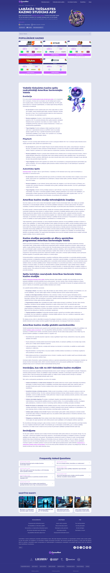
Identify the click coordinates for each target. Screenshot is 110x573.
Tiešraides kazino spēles (58, 2)
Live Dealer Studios (72, 2)
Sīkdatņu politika (35, 571)
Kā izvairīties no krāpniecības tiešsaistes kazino (36, 528)
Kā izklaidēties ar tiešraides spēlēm (36, 525)
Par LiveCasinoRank (80, 523)
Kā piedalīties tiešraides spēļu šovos (36, 532)
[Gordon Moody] (54, 559)
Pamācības (82, 2)
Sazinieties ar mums (80, 530)
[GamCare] (70, 559)
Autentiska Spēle (27, 171)
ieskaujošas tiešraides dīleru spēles (36, 279)
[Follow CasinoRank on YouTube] (84, 547)
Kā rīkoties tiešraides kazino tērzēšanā (36, 530)
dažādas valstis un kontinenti (34, 330)
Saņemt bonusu (30, 54)
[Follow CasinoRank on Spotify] (87, 547)
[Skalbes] (62, 559)
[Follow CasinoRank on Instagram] (77, 547)
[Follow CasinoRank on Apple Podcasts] (90, 547)
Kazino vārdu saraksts (61, 523)
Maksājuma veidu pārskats (61, 528)
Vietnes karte (76, 571)
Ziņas (90, 2)
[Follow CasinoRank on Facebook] (74, 547)
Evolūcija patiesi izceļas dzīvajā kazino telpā (42, 99)
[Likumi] (41, 559)
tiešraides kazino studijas (38, 15)
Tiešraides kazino (45, 2)
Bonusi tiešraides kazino (61, 525)
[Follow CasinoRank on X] (81, 547)
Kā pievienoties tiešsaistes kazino (36, 523)
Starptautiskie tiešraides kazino (61, 532)
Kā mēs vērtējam (80, 528)
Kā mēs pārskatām (80, 525)
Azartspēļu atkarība (61, 530)
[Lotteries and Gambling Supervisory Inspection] (31, 559)
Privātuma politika (56, 571)
